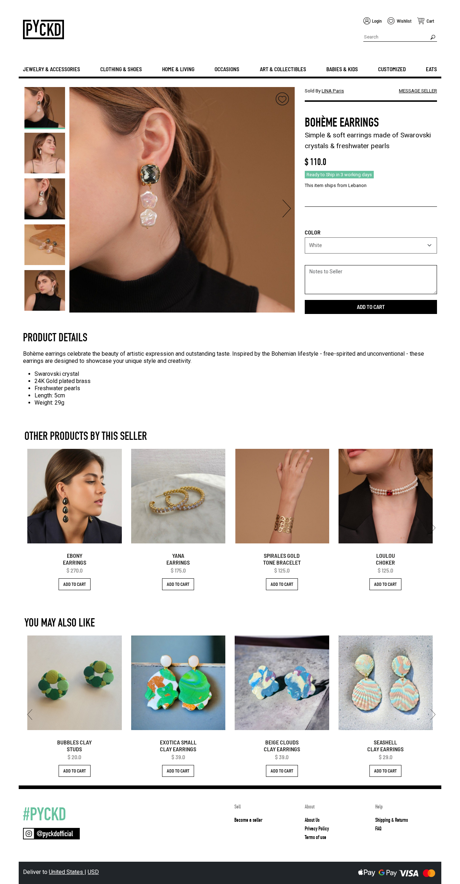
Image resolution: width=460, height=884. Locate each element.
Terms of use (315, 837)
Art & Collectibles (283, 69)
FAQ (378, 828)
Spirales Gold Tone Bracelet (282, 559)
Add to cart (371, 307)
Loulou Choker (385, 559)
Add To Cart (74, 584)
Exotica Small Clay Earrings (178, 745)
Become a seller (248, 820)
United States (66, 872)
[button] (44, 92)
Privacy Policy (317, 828)
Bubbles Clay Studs (74, 745)
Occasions (227, 69)
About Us (312, 820)
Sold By (324, 91)
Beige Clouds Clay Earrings (282, 745)
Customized (392, 69)
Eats (431, 69)
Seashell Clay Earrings (385, 745)
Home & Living (178, 69)
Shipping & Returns (391, 820)
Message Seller (418, 91)
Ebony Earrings (74, 559)
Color (313, 232)
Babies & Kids (342, 69)
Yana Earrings (178, 559)
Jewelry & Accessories (51, 69)
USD (93, 872)
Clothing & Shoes (121, 69)
